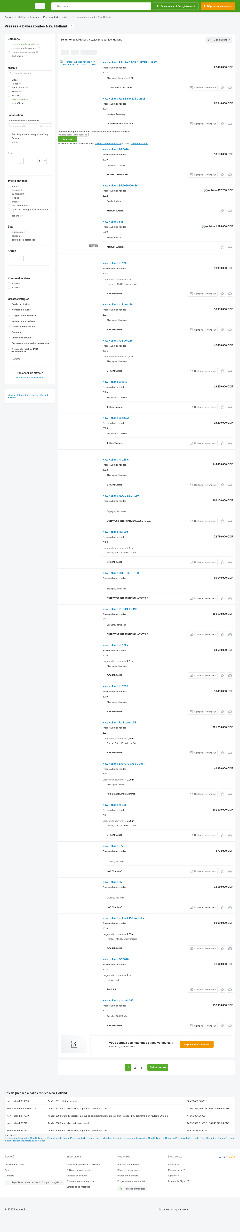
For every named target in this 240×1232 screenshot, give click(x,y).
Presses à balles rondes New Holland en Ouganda (149, 1138)
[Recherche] (55, 6)
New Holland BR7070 (18, 1116)
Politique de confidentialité (79, 1170)
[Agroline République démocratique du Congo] (18, 6)
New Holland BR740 (115, 381)
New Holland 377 (113, 846)
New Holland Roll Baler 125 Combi (124, 98)
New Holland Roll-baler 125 (119, 722)
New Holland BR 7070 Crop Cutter (123, 763)
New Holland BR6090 (116, 149)
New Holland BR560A (116, 418)
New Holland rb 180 (115, 805)
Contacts (9, 1175)
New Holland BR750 (17, 1130)
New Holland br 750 (115, 263)
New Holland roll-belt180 (118, 304)
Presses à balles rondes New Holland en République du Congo (37, 1138)
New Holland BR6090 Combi (120, 185)
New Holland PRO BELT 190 (120, 609)
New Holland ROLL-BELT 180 (121, 495)
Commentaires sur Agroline (80, 1181)
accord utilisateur (139, 143)
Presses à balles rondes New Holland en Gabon (200, 1138)
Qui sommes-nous (14, 1164)
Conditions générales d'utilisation (83, 1164)
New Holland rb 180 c (116, 645)
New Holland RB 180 (115, 531)
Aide (7, 1170)
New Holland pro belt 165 (118, 1000)
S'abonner (67, 139)
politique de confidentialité (108, 143)
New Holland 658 (113, 882)
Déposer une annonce (196, 1044)
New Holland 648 (113, 221)
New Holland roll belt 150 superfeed (124, 918)
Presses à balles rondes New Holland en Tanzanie (96, 1138)
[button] (222, 88)
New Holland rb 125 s (116, 459)
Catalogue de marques (78, 1186)
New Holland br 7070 (115, 686)
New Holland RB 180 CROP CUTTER (130, 62)
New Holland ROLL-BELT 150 (121, 573)
